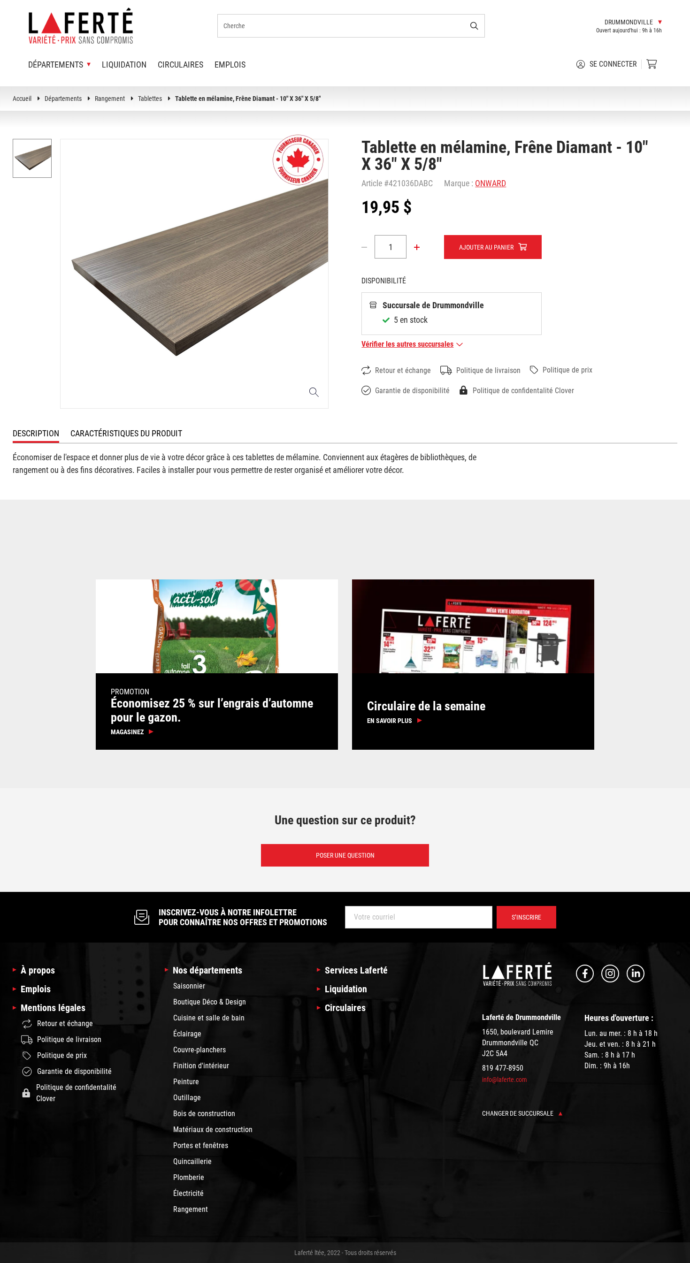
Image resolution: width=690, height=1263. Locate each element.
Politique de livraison (488, 370)
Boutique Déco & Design (209, 1001)
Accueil (22, 98)
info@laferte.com (504, 1079)
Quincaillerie (192, 1161)
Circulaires (180, 64)
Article (371, 183)
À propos (38, 970)
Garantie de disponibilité (412, 390)
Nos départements (207, 970)
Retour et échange (403, 370)
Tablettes (150, 98)
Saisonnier (189, 985)
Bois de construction (204, 1113)
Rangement (110, 98)
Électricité (188, 1193)
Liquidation (124, 64)
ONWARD (490, 183)
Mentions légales (53, 1007)
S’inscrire (526, 917)
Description (36, 433)
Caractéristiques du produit (126, 433)
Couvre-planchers (199, 1049)
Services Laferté (356, 970)
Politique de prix (567, 369)
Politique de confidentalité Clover (523, 390)
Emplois (230, 64)
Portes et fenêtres (200, 1145)
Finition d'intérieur (201, 1065)
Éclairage (187, 1033)
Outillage (187, 1097)
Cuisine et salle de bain (209, 1017)
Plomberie (188, 1177)
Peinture (186, 1081)
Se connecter (613, 64)
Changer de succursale (518, 1113)
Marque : (458, 183)
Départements (63, 98)
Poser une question (345, 855)
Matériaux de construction (213, 1129)
